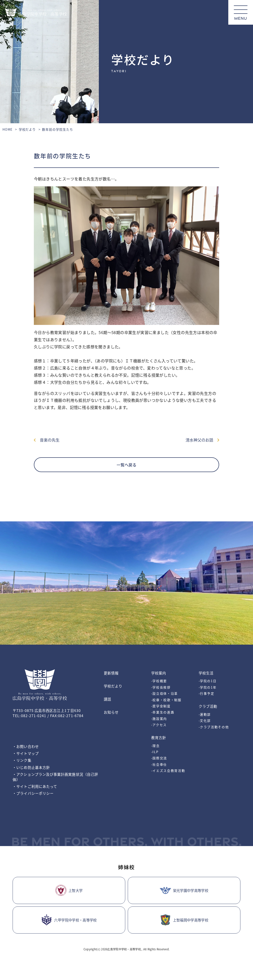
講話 (107, 699)
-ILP (155, 751)
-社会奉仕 (159, 764)
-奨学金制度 (161, 706)
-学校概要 (159, 680)
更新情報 (111, 672)
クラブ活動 (208, 706)
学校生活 (206, 672)
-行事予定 (206, 693)
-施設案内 (159, 718)
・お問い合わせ (26, 746)
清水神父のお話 (201, 440)
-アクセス (159, 724)
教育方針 (158, 737)
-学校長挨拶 (161, 687)
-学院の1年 (208, 687)
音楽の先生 (48, 440)
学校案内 (158, 672)
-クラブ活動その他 (214, 727)
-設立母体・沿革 (164, 693)
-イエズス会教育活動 (168, 770)
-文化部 (205, 720)
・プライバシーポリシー (33, 793)
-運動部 (205, 714)
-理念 (155, 745)
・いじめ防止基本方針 (31, 767)
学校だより (27, 129)
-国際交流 (159, 758)
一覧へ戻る (126, 465)
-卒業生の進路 (162, 712)
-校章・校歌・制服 (166, 699)
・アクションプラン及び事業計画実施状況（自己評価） (55, 777)
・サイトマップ (26, 753)
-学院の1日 (208, 680)
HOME (7, 129)
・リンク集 (22, 760)
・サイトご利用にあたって (35, 786)
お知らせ (111, 712)
